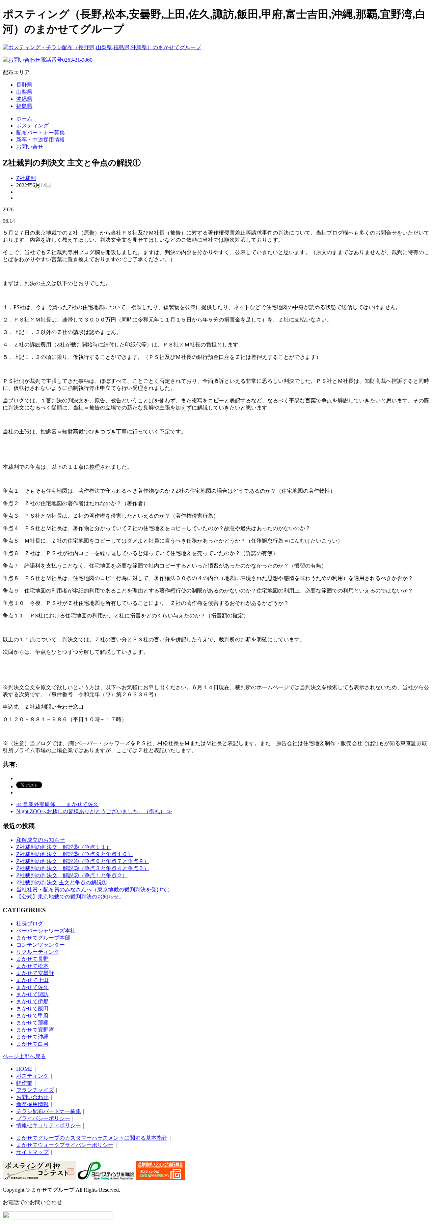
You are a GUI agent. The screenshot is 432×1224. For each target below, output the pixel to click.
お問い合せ (29, 147)
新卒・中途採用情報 (40, 140)
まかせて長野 (32, 959)
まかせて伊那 (32, 1001)
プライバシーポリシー (43, 1118)
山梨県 (24, 92)
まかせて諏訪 (32, 994)
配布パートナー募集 (40, 132)
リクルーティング (37, 952)
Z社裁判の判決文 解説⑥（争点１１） (63, 847)
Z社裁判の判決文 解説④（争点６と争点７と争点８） (82, 861)
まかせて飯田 (32, 1008)
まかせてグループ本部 (43, 938)
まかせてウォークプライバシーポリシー (64, 1145)
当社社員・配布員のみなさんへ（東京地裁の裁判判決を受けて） (94, 889)
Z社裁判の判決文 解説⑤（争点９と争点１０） (74, 854)
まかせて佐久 (32, 987)
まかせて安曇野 (35, 973)
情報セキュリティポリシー (48, 1125)
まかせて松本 (32, 966)
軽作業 (24, 1083)
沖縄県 (24, 99)
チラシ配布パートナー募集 (48, 1111)
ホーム (24, 118)
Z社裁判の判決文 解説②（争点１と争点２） (72, 875)
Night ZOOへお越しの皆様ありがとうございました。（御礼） (94, 811)
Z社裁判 (26, 178)
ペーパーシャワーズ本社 (46, 931)
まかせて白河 (32, 1044)
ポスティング (32, 125)
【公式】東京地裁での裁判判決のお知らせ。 (70, 896)
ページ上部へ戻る (24, 1056)
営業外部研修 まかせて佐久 (57, 804)
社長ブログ (29, 923)
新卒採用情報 (32, 1104)
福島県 (24, 106)
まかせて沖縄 (32, 1037)
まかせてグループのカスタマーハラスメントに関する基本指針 (91, 1138)
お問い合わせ (32, 1097)
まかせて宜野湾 (35, 1030)
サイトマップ (32, 1152)
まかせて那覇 (32, 1023)
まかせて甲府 (32, 1015)
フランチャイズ (35, 1090)
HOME (24, 1069)
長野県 (24, 85)
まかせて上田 (32, 980)
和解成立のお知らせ (40, 840)
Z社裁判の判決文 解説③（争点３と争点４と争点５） (82, 868)
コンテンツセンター (40, 945)
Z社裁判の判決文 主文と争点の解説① (61, 882)
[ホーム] (102, 47)
